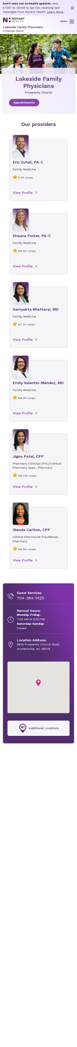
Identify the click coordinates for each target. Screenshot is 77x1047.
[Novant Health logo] (14, 21)
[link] (38, 102)
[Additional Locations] (38, 728)
